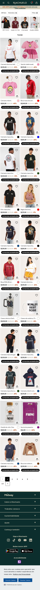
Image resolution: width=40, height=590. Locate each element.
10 (3, 483)
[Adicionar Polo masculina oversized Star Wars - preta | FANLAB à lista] (16, 186)
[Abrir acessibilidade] (36, 27)
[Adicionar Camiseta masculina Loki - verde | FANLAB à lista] (16, 368)
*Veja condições (20, 8)
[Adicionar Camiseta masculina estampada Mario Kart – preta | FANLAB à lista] (16, 114)
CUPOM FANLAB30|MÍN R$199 (10, 71)
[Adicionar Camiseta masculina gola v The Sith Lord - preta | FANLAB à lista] (16, 331)
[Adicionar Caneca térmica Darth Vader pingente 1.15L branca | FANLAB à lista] (16, 295)
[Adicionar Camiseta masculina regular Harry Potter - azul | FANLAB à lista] (16, 222)
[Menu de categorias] (3, 3)
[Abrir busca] (8, 3)
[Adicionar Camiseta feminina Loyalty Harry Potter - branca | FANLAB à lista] (36, 259)
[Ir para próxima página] (7, 483)
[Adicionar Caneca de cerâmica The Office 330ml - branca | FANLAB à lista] (36, 295)
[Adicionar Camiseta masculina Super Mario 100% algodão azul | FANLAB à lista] (36, 114)
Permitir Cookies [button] (10, 580)
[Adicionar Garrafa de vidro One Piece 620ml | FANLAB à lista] (16, 404)
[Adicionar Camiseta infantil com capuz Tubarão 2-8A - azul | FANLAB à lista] (36, 368)
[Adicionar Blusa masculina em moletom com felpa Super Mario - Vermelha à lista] (36, 77)
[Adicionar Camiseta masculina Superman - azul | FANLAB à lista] (36, 331)
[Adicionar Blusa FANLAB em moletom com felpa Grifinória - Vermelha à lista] (16, 259)
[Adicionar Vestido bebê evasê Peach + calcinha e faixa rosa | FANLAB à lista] (36, 41)
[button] (13, 584)
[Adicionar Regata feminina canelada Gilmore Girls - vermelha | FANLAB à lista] (36, 186)
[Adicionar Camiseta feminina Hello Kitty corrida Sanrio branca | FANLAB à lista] (16, 41)
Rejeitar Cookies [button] (25, 580)
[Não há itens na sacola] (36, 3)
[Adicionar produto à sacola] (17, 60)
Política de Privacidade (21, 574)
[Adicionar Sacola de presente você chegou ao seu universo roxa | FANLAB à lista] (36, 404)
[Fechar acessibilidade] (38, 23)
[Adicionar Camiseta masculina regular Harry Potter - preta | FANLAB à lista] (36, 222)
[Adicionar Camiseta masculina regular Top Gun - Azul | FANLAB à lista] (16, 440)
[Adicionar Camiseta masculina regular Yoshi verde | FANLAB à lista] (36, 150)
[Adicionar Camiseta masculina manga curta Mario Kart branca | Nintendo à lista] (16, 150)
